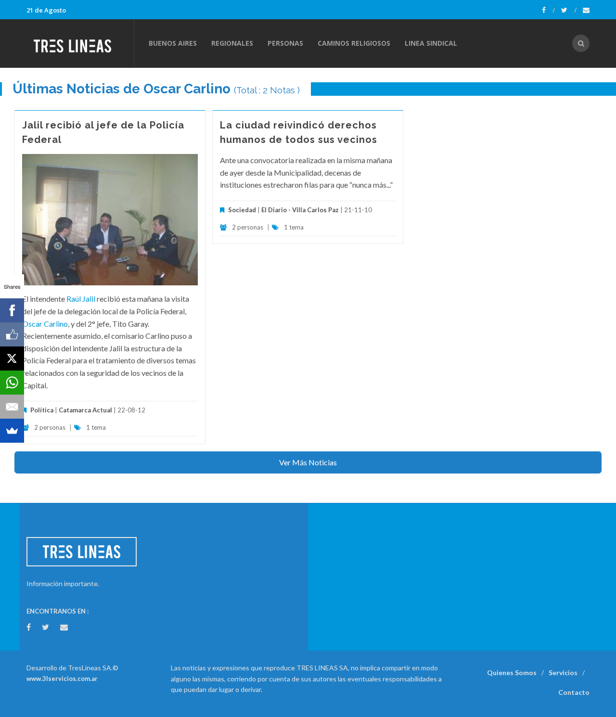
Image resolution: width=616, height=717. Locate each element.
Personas (285, 43)
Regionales (232, 43)
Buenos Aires (173, 43)
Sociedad (242, 210)
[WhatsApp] (12, 383)
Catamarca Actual (85, 410)
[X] (12, 358)
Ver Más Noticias (308, 462)
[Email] (12, 407)
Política (41, 410)
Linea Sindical (431, 43)
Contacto (574, 692)
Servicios (563, 672)
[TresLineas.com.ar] (80, 43)
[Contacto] (586, 10)
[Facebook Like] (12, 334)
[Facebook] (548, 10)
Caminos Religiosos (354, 43)
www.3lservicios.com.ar (62, 678)
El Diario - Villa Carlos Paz (300, 210)
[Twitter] (569, 10)
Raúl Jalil (80, 298)
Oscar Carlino (45, 323)
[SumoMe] (12, 431)
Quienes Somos (512, 672)
